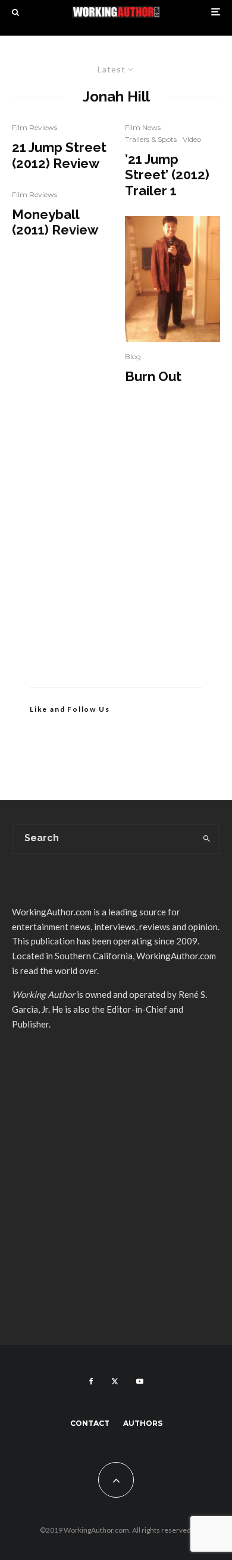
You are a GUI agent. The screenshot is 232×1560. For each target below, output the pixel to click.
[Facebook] (91, 1381)
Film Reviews (34, 127)
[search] (207, 839)
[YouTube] (139, 1381)
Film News (143, 127)
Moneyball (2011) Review (55, 222)
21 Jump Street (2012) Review (59, 154)
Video (192, 139)
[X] (114, 1381)
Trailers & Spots (151, 139)
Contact (89, 1423)
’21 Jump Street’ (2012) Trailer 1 (167, 174)
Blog (133, 356)
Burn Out (153, 376)
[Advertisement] (116, 553)
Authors (142, 1423)
